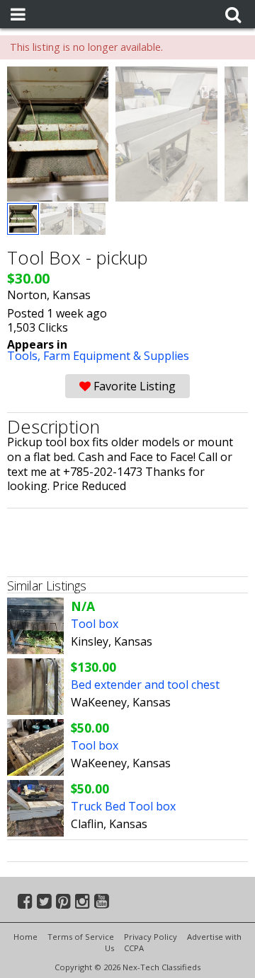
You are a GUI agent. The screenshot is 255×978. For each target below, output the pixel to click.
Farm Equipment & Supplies (116, 355)
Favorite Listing (133, 386)
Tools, (25, 355)
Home (25, 936)
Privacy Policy (150, 936)
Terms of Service (80, 936)
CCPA (134, 948)
